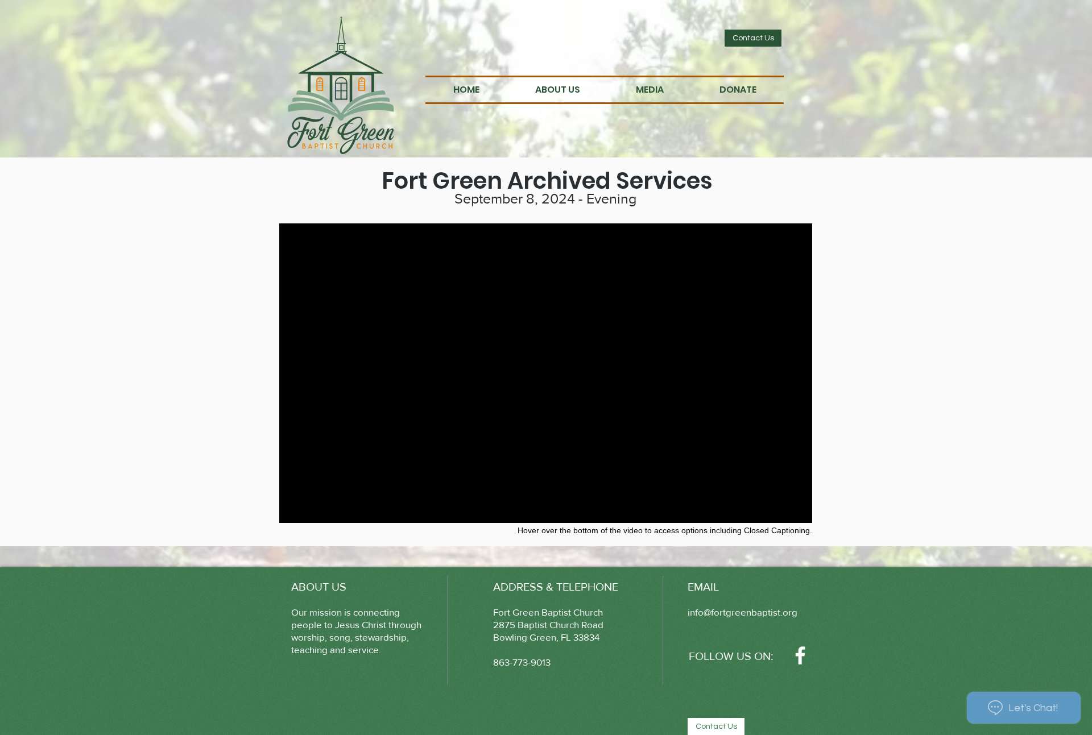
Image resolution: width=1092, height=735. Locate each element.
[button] (557, 89)
